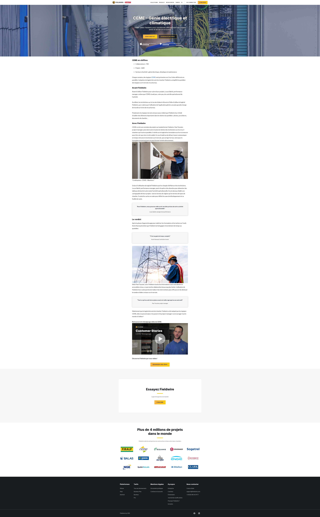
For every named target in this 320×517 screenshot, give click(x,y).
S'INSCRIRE (160, 402)
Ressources (170, 2)
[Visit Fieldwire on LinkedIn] (197, 513)
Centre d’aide (190, 488)
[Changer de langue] (181, 2)
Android (122, 494)
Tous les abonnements (140, 488)
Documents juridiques (156, 488)
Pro (135, 497)
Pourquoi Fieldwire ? (174, 501)
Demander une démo (168, 36)
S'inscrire (202, 2)
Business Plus (137, 491)
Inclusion (170, 504)
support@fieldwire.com (193, 491)
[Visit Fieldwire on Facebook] (193, 513)
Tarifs (178, 2)
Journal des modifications (175, 497)
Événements (171, 494)
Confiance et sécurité (156, 491)
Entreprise (171, 488)
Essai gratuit (150, 36)
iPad (121, 491)
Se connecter (191, 2)
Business (136, 494)
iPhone (122, 488)
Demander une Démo (160, 364)
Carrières (170, 491)
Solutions (154, 2)
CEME (153, 77)
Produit (162, 2)
